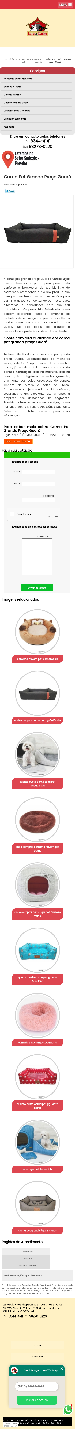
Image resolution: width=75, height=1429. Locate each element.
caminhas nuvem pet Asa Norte (37, 1042)
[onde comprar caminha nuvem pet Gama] (37, 818)
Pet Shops (9, 126)
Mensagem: (45, 536)
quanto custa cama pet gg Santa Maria (37, 1106)
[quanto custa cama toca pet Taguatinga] (37, 753)
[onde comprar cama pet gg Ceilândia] (37, 692)
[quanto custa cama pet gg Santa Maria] (37, 1075)
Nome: (17, 471)
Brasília (28, 1258)
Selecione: (28, 1251)
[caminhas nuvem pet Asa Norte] (37, 1014)
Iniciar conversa (37, 1400)
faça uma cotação (18, 441)
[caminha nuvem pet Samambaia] (37, 630)
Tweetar (10, 191)
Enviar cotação (37, 587)
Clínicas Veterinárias (15, 118)
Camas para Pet (12, 94)
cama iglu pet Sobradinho (37, 1169)
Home (37, 1345)
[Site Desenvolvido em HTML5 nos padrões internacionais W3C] (10, 1426)
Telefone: (49, 496)
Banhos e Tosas (12, 86)
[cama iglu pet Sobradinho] (37, 1141)
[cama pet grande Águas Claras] (37, 1202)
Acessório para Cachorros (18, 78)
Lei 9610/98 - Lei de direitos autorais (32, 1293)
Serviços (37, 70)
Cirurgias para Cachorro (17, 110)
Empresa (37, 1356)
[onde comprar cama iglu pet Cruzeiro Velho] (37, 884)
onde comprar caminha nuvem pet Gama (37, 848)
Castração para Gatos (16, 102)
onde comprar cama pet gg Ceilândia (37, 720)
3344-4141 (40, 141)
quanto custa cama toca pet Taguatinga (37, 783)
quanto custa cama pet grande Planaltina (37, 979)
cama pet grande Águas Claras (37, 1230)
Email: (18, 483)
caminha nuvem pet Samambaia (37, 659)
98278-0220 (40, 146)
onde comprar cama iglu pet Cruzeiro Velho (37, 914)
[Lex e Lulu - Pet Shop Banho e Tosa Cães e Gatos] (37, 20)
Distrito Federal (27, 1265)
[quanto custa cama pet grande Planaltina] (37, 949)
